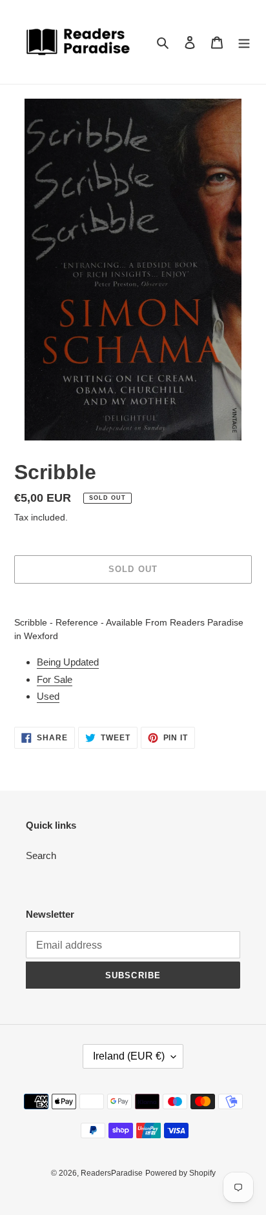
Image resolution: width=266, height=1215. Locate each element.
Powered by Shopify (180, 1173)
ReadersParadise (112, 1173)
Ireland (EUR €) (129, 1056)
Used (48, 696)
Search (41, 855)
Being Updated (68, 662)
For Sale (54, 679)
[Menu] (244, 42)
